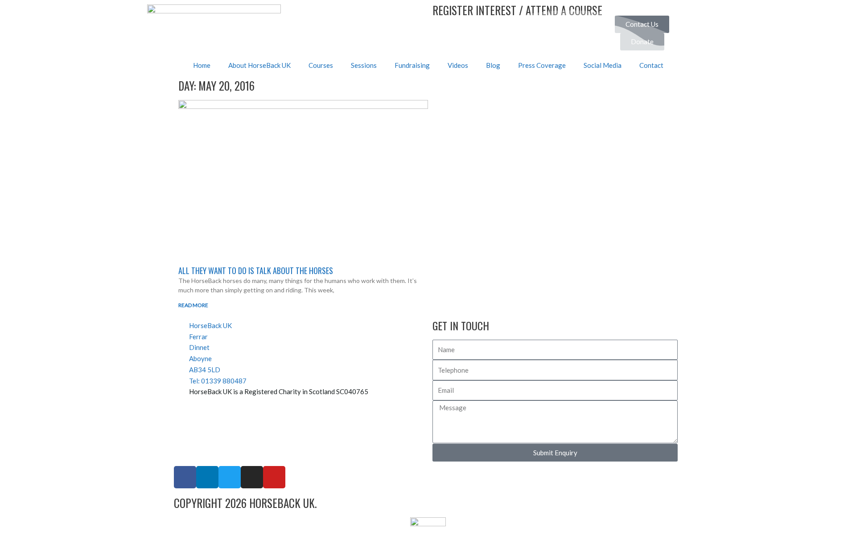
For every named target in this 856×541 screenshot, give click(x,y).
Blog (493, 65)
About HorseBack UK (259, 65)
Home (201, 65)
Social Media (602, 65)
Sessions (364, 65)
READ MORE (193, 305)
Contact (651, 65)
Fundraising (412, 65)
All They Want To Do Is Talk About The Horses (255, 270)
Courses (321, 65)
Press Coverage (542, 65)
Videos (458, 65)
